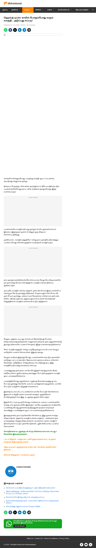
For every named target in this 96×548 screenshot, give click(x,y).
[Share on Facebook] (10, 30)
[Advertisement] (33, 212)
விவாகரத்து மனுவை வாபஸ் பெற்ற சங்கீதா (23, 507)
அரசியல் (14, 10)
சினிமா (38, 10)
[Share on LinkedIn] (20, 30)
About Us (30, 539)
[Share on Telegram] (24, 30)
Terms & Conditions (51, 539)
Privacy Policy (64, 539)
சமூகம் (26, 10)
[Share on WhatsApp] (6, 30)
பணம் (49, 10)
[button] (92, 10)
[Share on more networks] (29, 30)
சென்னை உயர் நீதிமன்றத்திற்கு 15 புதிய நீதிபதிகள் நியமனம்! (30, 488)
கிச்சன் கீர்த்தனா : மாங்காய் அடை (19, 455)
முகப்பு (5, 10)
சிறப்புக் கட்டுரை (82, 10)
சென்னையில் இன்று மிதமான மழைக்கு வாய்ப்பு (25, 497)
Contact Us (39, 539)
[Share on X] (15, 30)
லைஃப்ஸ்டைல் (64, 10)
